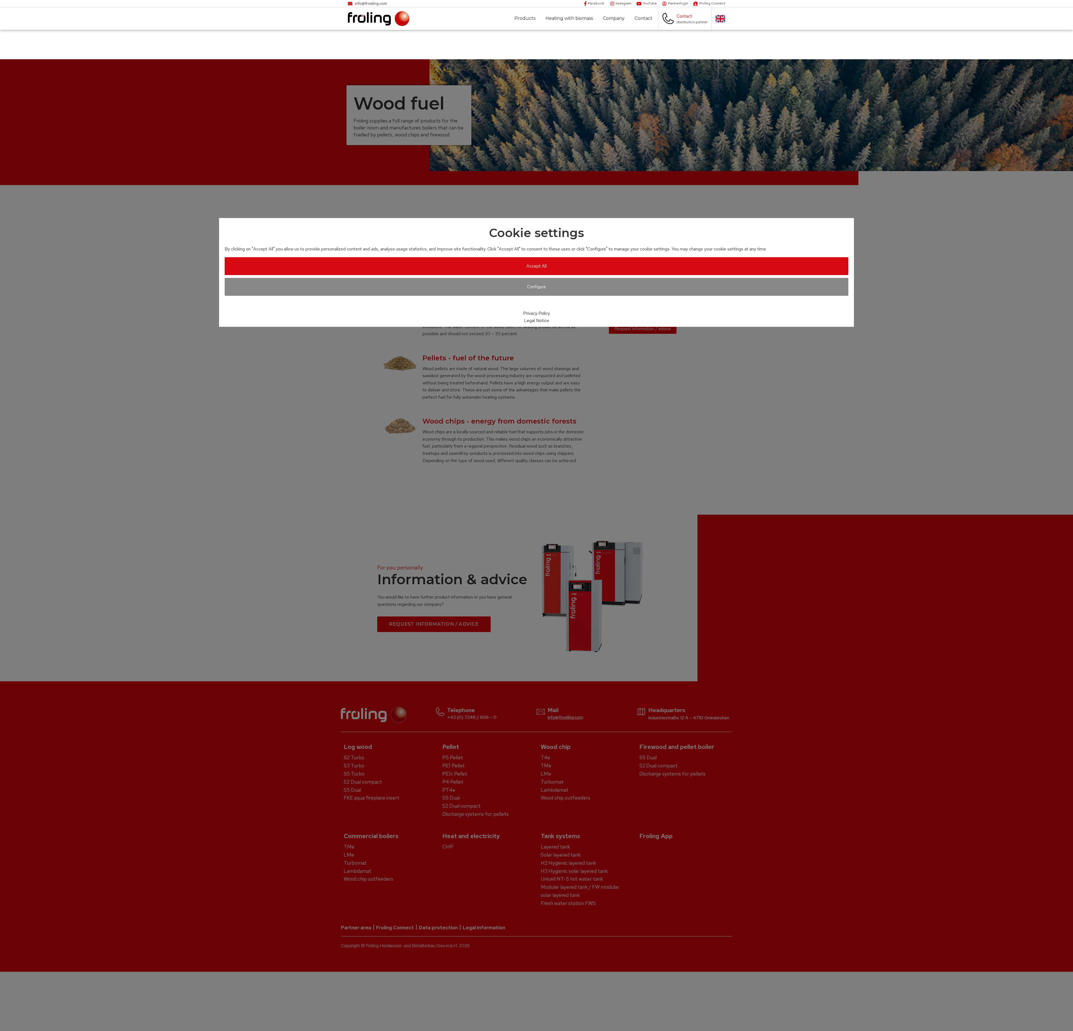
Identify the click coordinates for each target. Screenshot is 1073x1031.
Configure (536, 287)
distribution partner (692, 22)
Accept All (536, 266)
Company (614, 18)
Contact (643, 18)
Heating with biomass (569, 18)
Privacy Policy (536, 313)
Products (524, 18)
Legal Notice (536, 320)
